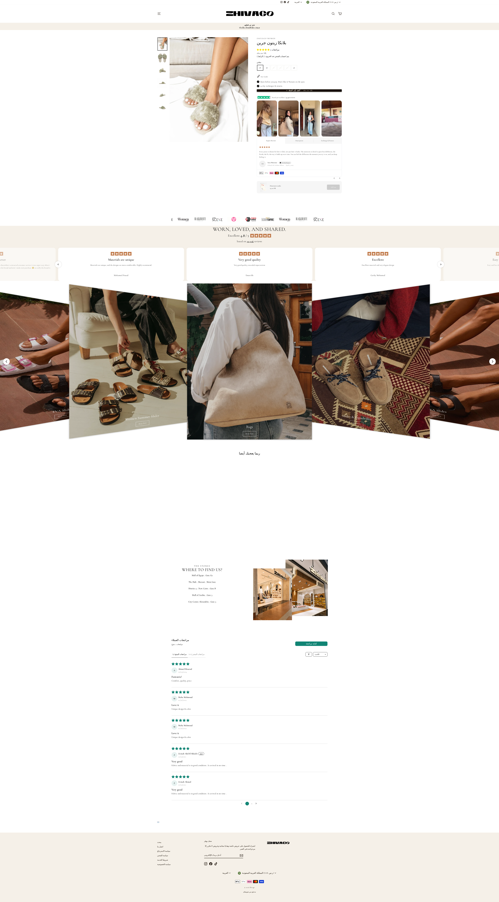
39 (280, 67)
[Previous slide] (6, 361)
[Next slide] (492, 361)
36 (260, 67)
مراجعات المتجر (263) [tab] (197, 654)
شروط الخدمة (162, 860)
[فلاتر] (309, 654)
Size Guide (264, 77)
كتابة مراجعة (311, 643)
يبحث (159, 842)
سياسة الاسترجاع (163, 851)
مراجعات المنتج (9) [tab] (180, 654)
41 (294, 67)
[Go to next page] (257, 803)
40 (287, 67)
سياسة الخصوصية (164, 864)
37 (267, 67)
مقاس (259, 62)
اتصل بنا (160, 847)
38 (274, 67)
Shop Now (62, 415)
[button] (263, 49)
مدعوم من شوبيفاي (249, 892)
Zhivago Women (266, 38)
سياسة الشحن (162, 855)
